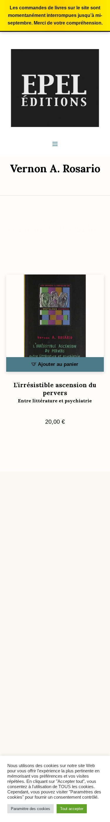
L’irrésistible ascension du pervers (54, 392)
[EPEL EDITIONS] (55, 88)
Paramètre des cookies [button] (30, 809)
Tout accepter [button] (71, 809)
